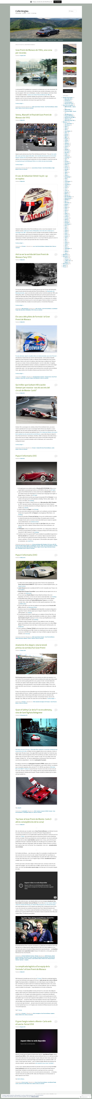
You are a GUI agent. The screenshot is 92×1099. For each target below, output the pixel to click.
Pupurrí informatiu (48, 547)
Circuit (66, 257)
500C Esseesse (48, 956)
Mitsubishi (67, 202)
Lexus (66, 187)
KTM (66, 178)
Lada (66, 180)
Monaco (40, 958)
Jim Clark (17, 547)
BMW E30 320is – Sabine (70, 106)
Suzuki (66, 236)
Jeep (66, 173)
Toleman (20, 108)
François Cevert (48, 376)
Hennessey (67, 163)
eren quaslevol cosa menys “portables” (45, 1063)
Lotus (66, 190)
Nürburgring (60, 40)
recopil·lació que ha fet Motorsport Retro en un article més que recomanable (34, 161)
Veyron (24, 548)
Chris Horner (26, 957)
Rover (66, 225)
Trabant (66, 244)
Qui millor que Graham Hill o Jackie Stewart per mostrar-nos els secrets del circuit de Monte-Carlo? (33, 388)
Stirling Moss (28, 310)
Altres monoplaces (37, 1013)
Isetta (66, 170)
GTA (65, 160)
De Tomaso (67, 151)
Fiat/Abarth (27, 956)
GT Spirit (53, 490)
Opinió (64, 265)
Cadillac (66, 140)
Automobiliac (21, 589)
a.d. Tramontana (68, 123)
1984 (33, 106)
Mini (66, 201)
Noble (66, 208)
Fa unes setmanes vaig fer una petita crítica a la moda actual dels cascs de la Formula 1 (36, 356)
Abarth (53, 956)
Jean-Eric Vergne (29, 378)
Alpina (66, 126)
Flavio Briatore (45, 957)
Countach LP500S (44, 811)
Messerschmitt (68, 198)
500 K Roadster (44, 544)
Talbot (66, 237)
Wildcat (66, 251)
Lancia (26, 1082)
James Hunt (22, 378)
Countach (38, 811)
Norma (66, 210)
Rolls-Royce (67, 224)
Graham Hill (39, 448)
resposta (26, 959)
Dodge (66, 154)
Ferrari (23, 1082)
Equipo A (28, 545)
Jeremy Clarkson (27, 958)
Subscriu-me (68, 91)
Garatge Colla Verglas (68, 97)
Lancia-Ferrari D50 (22, 1083)
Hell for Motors (20, 1079)
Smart (66, 233)
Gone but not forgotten (68, 105)
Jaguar (66, 172)
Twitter (22, 836)
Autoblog (32, 500)
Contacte (18, 40)
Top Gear (21, 959)
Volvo (66, 250)
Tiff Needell (20, 548)
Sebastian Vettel (48, 246)
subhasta (25, 638)
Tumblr (19, 527)
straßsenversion (34, 521)
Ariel (66, 129)
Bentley (66, 134)
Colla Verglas (22, 11)
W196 (32, 310)
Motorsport (65, 256)
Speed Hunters (21, 586)
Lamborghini (24, 811)
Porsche (42, 547)
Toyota (66, 242)
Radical (66, 219)
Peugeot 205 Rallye (69, 115)
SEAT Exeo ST (68, 119)
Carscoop (27, 633)
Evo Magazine (33, 545)
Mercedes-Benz (25, 308)
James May (21, 958)
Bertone (66, 135)
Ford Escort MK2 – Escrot (70, 111)
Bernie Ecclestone (19, 957)
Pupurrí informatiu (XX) (26, 456)
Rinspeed (67, 222)
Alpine (66, 128)
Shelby (66, 230)
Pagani (38, 547)
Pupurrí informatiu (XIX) (26, 555)
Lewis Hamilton (35, 958)
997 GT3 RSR (20, 545)
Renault (36, 956)
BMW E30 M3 (67, 109)
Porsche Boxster (32, 40)
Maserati (66, 192)
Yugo (66, 253)
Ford (66, 158)
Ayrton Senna (37, 106)
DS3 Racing (39, 957)
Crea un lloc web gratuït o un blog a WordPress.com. (46, 1094)
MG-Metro (67, 199)
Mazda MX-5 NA (42, 40)
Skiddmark (20, 626)
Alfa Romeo (67, 125)
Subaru (66, 234)
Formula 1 (43, 106)
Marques (65, 122)
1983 (35, 811)
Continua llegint (20, 103)
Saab (66, 227)
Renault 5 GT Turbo (52, 40)
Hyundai (66, 169)
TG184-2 (29, 638)
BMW (66, 137)
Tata (65, 239)
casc (34, 246)
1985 (34, 701)
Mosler (66, 205)
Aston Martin (67, 131)
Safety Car (31, 812)
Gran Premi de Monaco (49, 106)
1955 (36, 308)
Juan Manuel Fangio (52, 1082)
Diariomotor (28, 593)
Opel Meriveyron (68, 114)
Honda (66, 166)
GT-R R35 (55, 545)
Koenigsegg (67, 176)
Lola (66, 189)
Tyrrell (23, 108)
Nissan (35, 547)
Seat (66, 228)
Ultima (66, 247)
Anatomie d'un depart (39, 701)
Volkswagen (67, 248)
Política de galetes (35, 1096)
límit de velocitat (23, 547)
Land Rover (67, 184)
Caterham (67, 143)
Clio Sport (35, 957)
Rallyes (66, 262)
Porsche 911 (24, 40)
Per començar (57, 1)
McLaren (66, 195)
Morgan (66, 204)
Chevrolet (67, 144)
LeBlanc (66, 186)
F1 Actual (39, 978)
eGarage (36, 509)
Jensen (66, 175)
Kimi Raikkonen (36, 378)
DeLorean (67, 152)
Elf (45, 701)
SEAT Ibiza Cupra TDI (69, 120)
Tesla (66, 241)
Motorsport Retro (33, 607)
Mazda (66, 193)
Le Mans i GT (68, 260)
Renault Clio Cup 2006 (69, 117)
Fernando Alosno (36, 376)
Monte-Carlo (44, 958)
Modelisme (65, 254)
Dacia (66, 148)
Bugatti (24, 545)
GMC (42, 545)
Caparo (66, 141)
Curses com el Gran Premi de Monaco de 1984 (38, 94)
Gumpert (66, 161)
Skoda (66, 231)
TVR (65, 245)
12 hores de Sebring (36, 544)
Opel (66, 212)
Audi (66, 132)
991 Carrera (50, 544)
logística (52, 1013)
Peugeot (66, 215)
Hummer (66, 167)
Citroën (23, 956)
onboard (34, 1083)
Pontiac (66, 216)
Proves (64, 266)
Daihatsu (66, 149)
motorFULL (30, 541)
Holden (66, 164)
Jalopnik (26, 507)
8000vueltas (23, 603)
